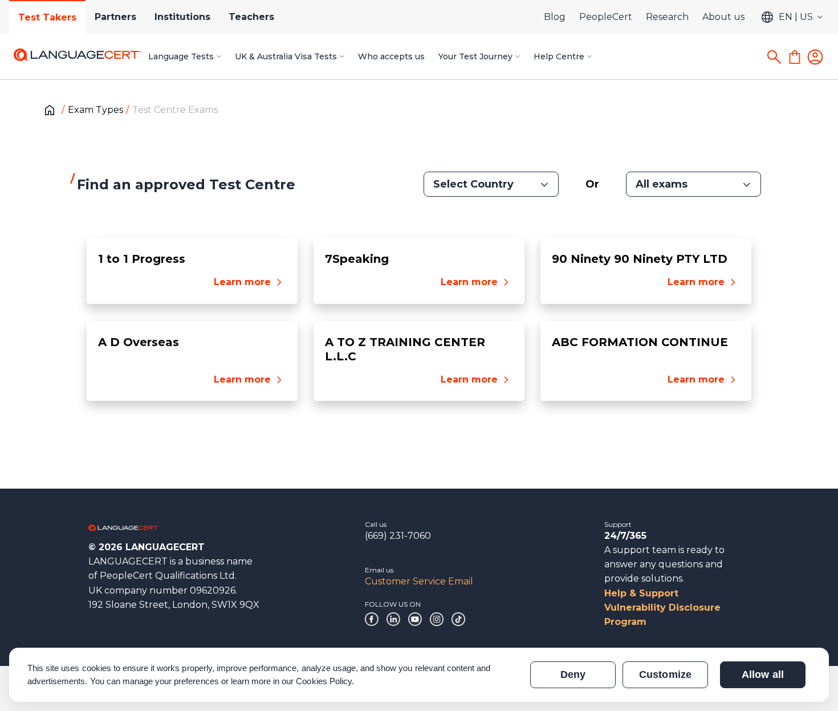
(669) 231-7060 (398, 535)
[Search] (774, 57)
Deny (572, 674)
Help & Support (641, 593)
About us (723, 16)
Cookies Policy (324, 681)
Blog (555, 16)
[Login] (815, 57)
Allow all (762, 674)
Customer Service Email (419, 581)
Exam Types (95, 109)
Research (667, 16)
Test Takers (47, 17)
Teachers (251, 16)
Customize (665, 674)
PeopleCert (605, 16)
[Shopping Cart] (795, 57)
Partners (115, 16)
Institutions (182, 16)
